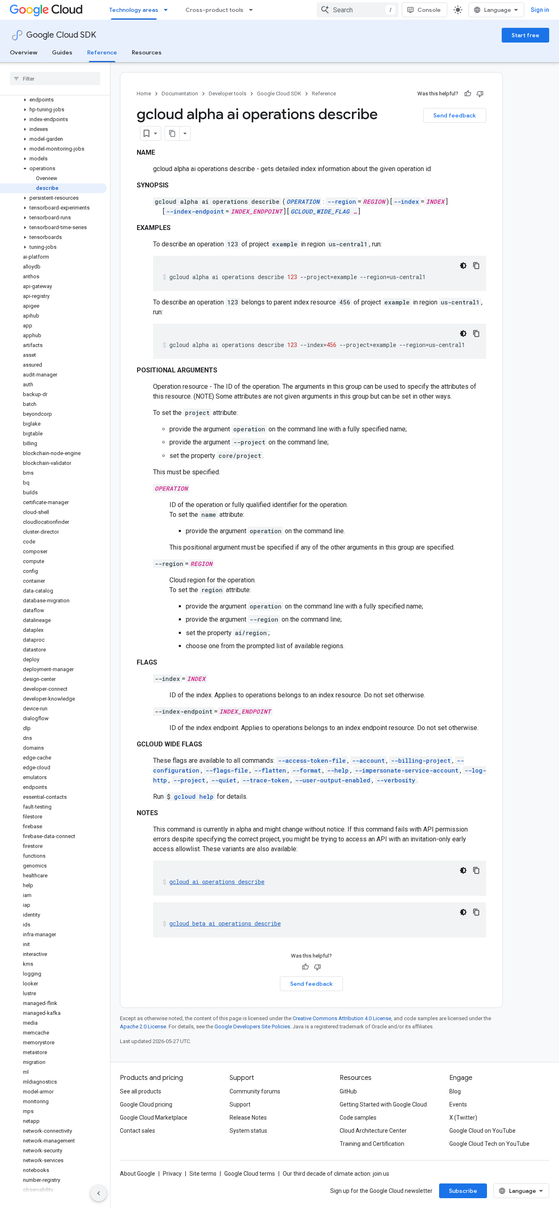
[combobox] (358, 9)
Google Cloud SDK (61, 35)
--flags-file (226, 770)
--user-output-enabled (332, 780)
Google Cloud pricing (146, 1104)
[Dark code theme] (463, 265)
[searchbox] (55, 78)
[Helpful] (468, 94)
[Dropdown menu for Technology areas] (168, 10)
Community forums (255, 1091)
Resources (147, 52)
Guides (62, 52)
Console (429, 10)
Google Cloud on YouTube (482, 1130)
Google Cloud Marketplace (153, 1117)
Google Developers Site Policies (252, 1026)
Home (144, 93)
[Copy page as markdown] (172, 133)
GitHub (348, 1091)
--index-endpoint (195, 211)
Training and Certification (372, 1143)
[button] (53, 100)
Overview (23, 52)
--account (368, 760)
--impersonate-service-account (406, 770)
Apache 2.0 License (143, 1026)
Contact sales (137, 1130)
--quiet (223, 780)
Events (458, 1104)
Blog (455, 1091)
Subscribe (463, 1190)
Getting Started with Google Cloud (383, 1104)
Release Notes (248, 1117)
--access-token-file (312, 760)
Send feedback (454, 115)
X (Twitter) (463, 1117)
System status (248, 1130)
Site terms (202, 1173)
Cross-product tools (214, 10)
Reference (102, 52)
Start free (525, 35)
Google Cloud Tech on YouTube (489, 1143)
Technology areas (133, 10)
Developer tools (227, 93)
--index (406, 201)
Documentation (180, 93)
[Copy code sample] (476, 265)
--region (341, 201)
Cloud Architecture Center (373, 1130)
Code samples (358, 1117)
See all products (140, 1091)
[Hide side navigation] (98, 1193)
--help (338, 770)
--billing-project (421, 760)
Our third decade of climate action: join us (336, 1173)
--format (306, 770)
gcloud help (194, 796)
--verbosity (395, 780)
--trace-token (265, 780)
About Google (137, 1173)
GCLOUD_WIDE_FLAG (320, 211)
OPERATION (303, 201)
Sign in (540, 10)
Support (240, 1104)
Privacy (172, 1173)
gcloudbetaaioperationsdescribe (225, 923)
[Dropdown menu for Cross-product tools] (253, 10)
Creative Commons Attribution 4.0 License (342, 1018)
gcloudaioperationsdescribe (216, 882)
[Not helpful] (480, 94)
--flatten (270, 770)
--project (189, 780)
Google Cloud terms (249, 1173)
